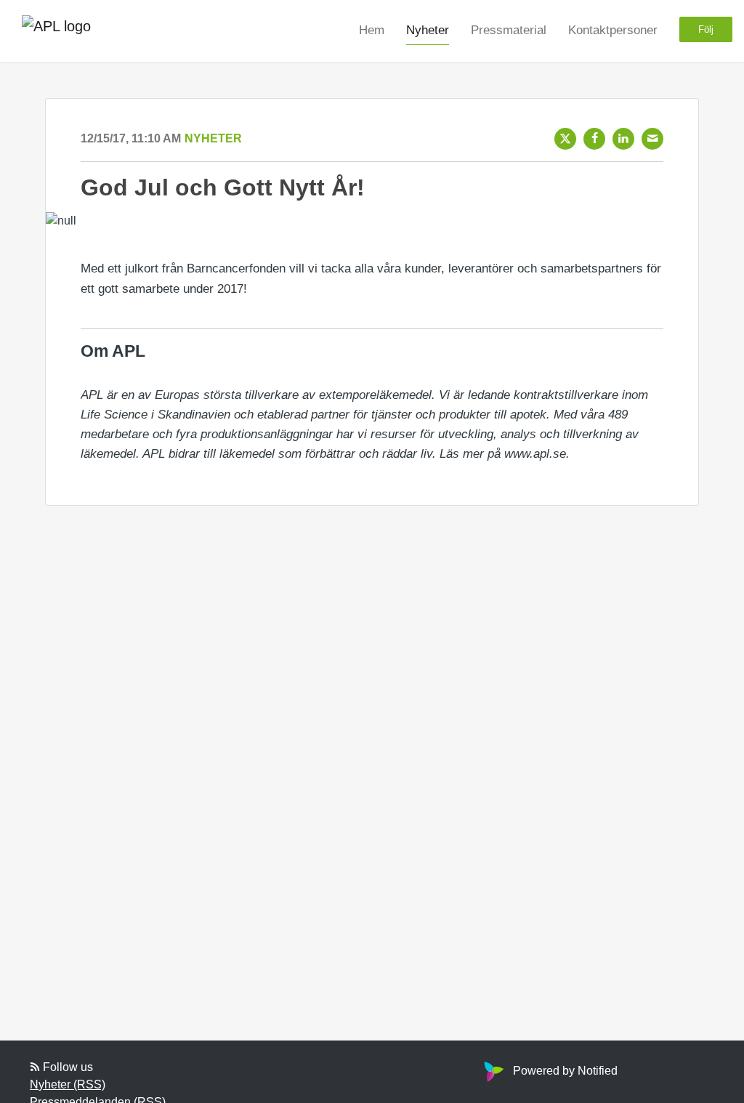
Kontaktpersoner (613, 30)
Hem (371, 30)
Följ (705, 29)
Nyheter (427, 30)
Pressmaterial (508, 30)
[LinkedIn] (623, 139)
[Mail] (652, 139)
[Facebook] (594, 139)
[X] (565, 139)
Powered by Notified (565, 1070)
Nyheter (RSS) (67, 1084)
